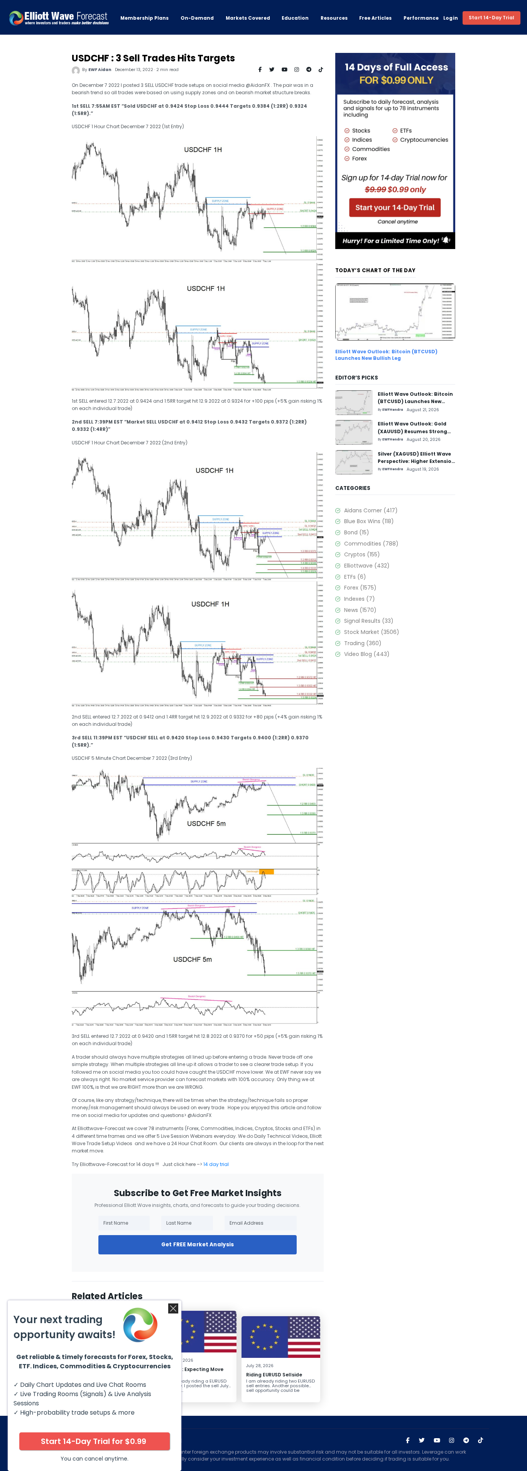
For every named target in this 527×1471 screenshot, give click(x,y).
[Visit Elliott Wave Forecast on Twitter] (422, 1441)
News (360, 610)
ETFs (355, 577)
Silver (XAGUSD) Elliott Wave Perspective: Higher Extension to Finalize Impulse (416, 461)
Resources (334, 17)
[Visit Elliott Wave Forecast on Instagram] (451, 1441)
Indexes (359, 599)
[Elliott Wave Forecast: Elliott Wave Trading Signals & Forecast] (59, 18)
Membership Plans (144, 17)
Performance (421, 17)
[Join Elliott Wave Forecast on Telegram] (466, 1441)
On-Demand (197, 17)
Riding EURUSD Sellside (274, 1374)
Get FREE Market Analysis (197, 1244)
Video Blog (366, 654)
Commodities (371, 543)
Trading (362, 643)
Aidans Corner (370, 510)
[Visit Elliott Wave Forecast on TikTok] (480, 1441)
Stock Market (371, 632)
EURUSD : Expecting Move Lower (192, 1372)
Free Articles (375, 17)
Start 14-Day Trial (491, 17)
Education (295, 17)
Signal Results (368, 621)
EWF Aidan (99, 70)
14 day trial (216, 1164)
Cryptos (362, 554)
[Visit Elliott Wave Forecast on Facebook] (407, 1441)
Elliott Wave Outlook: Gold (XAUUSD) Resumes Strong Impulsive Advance (412, 431)
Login (450, 17)
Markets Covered (248, 17)
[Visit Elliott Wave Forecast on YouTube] (437, 1441)
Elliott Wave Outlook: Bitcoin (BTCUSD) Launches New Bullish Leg (386, 354)
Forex (360, 587)
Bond (356, 532)
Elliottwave (366, 565)
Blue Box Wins (369, 521)
